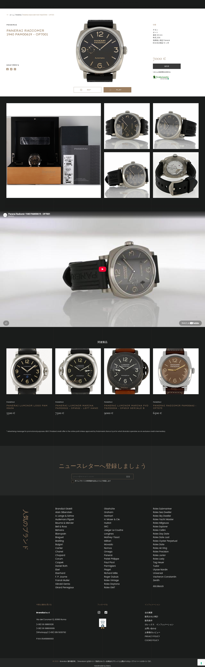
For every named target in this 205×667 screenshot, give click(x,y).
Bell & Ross (61, 526)
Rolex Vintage (111, 580)
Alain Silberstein (63, 512)
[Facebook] (7, 69)
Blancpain (60, 533)
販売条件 (148, 620)
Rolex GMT (109, 587)
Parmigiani (110, 565)
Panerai (18, 15)
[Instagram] (11, 69)
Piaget (107, 569)
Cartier (59, 548)
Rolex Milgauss (161, 522)
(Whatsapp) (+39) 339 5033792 (51, 632)
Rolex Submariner (162, 508)
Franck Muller (62, 580)
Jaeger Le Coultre (113, 530)
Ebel (57, 569)
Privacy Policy (152, 636)
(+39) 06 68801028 (44, 624)
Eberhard (60, 573)
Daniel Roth (61, 565)
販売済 (167, 66)
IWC (106, 526)
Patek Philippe (111, 558)
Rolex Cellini (159, 530)
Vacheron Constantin (164, 576)
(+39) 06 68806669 (45, 628)
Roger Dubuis (111, 576)
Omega (108, 551)
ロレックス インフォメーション (159, 624)
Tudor (156, 565)
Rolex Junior (159, 555)
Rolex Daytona (112, 583)
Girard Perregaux (64, 587)
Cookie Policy (152, 640)
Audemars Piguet (64, 519)
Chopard (60, 555)
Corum (59, 558)
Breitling (59, 540)
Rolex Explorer (160, 526)
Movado (108, 544)
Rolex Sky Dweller (162, 515)
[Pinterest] (15, 69)
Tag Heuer (158, 562)
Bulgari (59, 544)
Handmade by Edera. (102, 666)
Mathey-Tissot (112, 537)
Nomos (108, 548)
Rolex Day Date (161, 533)
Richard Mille (111, 573)
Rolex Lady (158, 558)
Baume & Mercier (64, 522)
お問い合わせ (150, 628)
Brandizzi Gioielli (63, 508)
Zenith (156, 580)
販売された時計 (151, 616)
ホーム (12, 15)
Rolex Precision (161, 551)
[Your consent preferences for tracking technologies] (201, 663)
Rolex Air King (160, 548)
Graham (108, 512)
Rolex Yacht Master (163, 519)
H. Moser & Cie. (112, 519)
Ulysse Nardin (160, 569)
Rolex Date (158, 544)
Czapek (59, 562)
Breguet (59, 537)
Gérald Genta (62, 583)
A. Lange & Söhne (64, 515)
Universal (158, 573)
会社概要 (148, 612)
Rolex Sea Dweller (162, 512)
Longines (109, 533)
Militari (107, 540)
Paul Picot (109, 562)
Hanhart (108, 515)
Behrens (59, 530)
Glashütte (109, 508)
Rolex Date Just (161, 537)
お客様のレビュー (152, 632)
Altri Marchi (158, 586)
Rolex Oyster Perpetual (165, 540)
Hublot (107, 522)
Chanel (59, 551)
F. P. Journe (61, 576)
